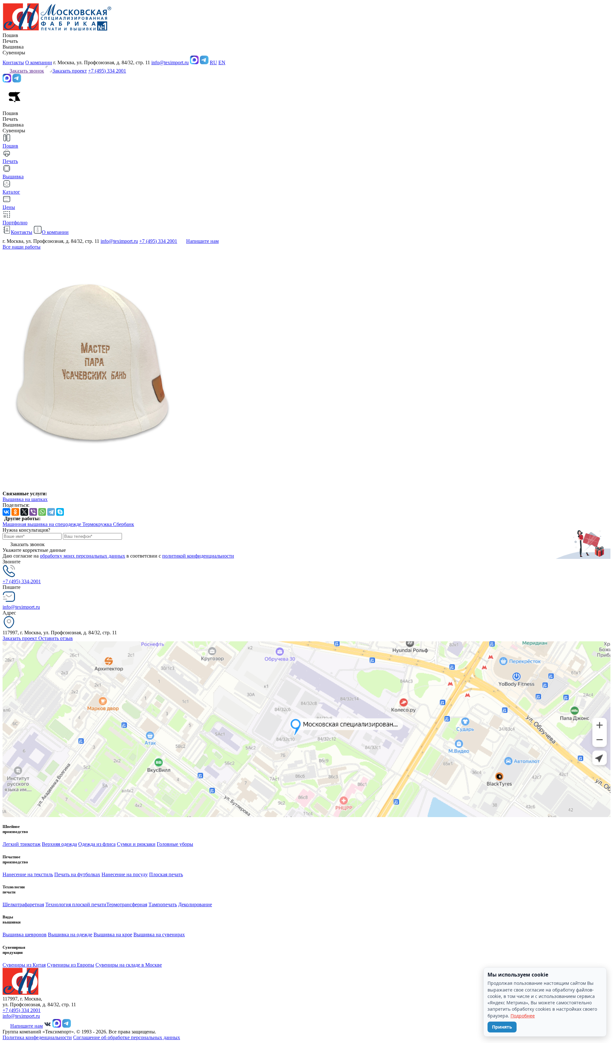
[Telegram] (51, 512)
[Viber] (33, 512)
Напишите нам (202, 241)
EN (221, 62)
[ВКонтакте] (6, 512)
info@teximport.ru (170, 62)
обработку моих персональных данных (82, 556)
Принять (502, 1027)
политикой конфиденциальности (198, 556)
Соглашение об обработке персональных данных (126, 1037)
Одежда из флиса (97, 844)
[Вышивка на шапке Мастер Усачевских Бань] (92, 488)
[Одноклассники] (15, 512)
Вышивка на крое (113, 934)
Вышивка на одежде (70, 934)
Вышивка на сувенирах (159, 934)
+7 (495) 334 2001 (107, 70)
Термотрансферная (126, 904)
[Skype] (60, 512)
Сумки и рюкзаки (136, 844)
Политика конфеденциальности (37, 1037)
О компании (38, 62)
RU (213, 62)
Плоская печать (166, 874)
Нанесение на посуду (125, 874)
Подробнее (523, 1016)
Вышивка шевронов (25, 934)
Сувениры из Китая (24, 965)
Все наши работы (22, 247)
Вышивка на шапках (25, 499)
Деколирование (195, 904)
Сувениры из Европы (70, 965)
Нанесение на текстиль (28, 874)
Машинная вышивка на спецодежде (42, 524)
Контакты (13, 62)
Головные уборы (175, 844)
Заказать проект (20, 638)
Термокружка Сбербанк (108, 524)
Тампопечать (162, 904)
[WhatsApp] (42, 512)
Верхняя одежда (59, 844)
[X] (24, 512)
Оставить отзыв (55, 638)
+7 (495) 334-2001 (22, 581)
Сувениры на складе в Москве (128, 965)
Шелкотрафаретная (23, 904)
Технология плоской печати (75, 904)
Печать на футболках (77, 874)
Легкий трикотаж (22, 844)
